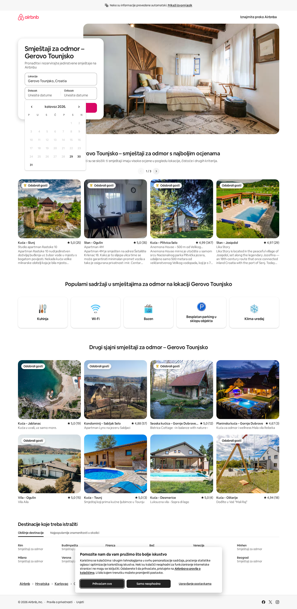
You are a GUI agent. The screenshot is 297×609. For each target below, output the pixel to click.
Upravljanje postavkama (195, 584)
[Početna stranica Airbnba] (28, 17)
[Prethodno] (141, 171)
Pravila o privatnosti (59, 602)
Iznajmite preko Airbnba (258, 17)
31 (31, 165)
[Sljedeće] (156, 171)
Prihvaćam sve (102, 584)
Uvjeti (80, 602)
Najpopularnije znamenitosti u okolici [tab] (74, 533)
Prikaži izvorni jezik (180, 5)
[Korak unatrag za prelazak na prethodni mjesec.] (32, 107)
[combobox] (61, 80)
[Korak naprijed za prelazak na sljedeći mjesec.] (79, 107)
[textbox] (43, 95)
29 (71, 156)
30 (79, 156)
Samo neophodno (149, 584)
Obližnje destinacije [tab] (31, 533)
